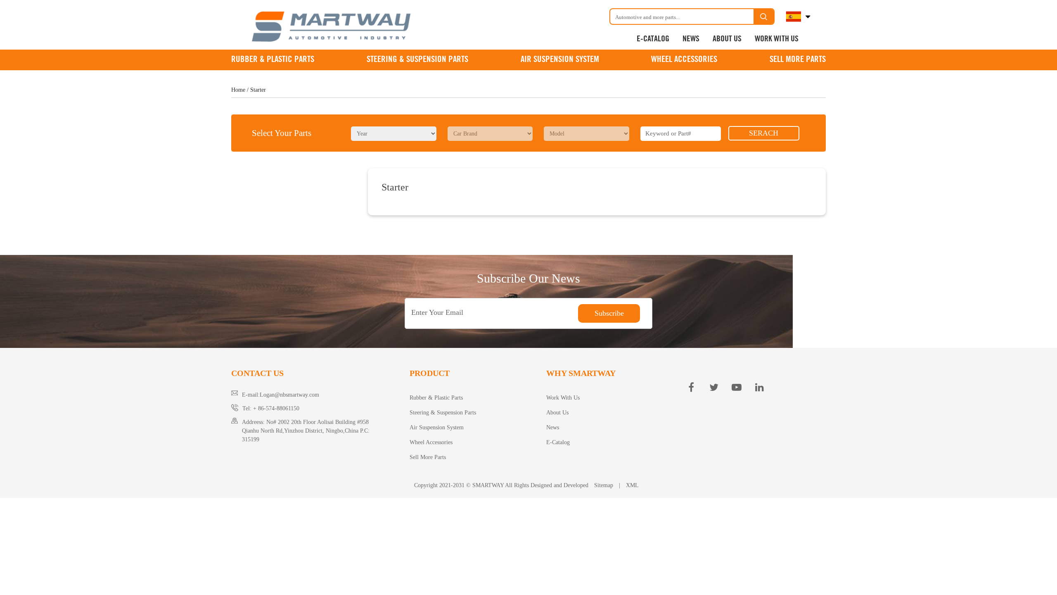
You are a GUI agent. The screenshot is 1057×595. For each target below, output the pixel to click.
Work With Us (777, 39)
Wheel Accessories (684, 60)
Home (238, 90)
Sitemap (603, 485)
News (691, 39)
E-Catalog (653, 39)
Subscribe (609, 313)
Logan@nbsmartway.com (289, 395)
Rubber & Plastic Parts (272, 60)
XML (632, 485)
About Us (727, 39)
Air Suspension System (560, 60)
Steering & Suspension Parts (417, 60)
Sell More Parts (798, 60)
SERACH (763, 133)
